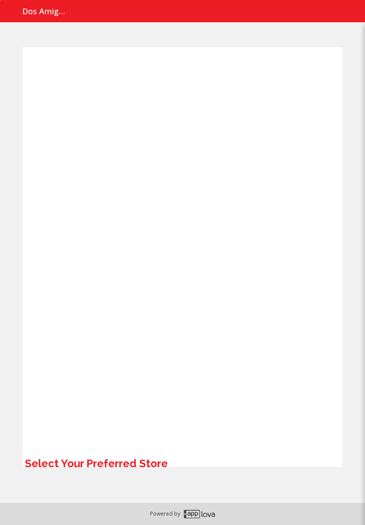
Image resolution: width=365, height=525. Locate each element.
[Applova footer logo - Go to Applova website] (199, 514)
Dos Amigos (44, 11)
